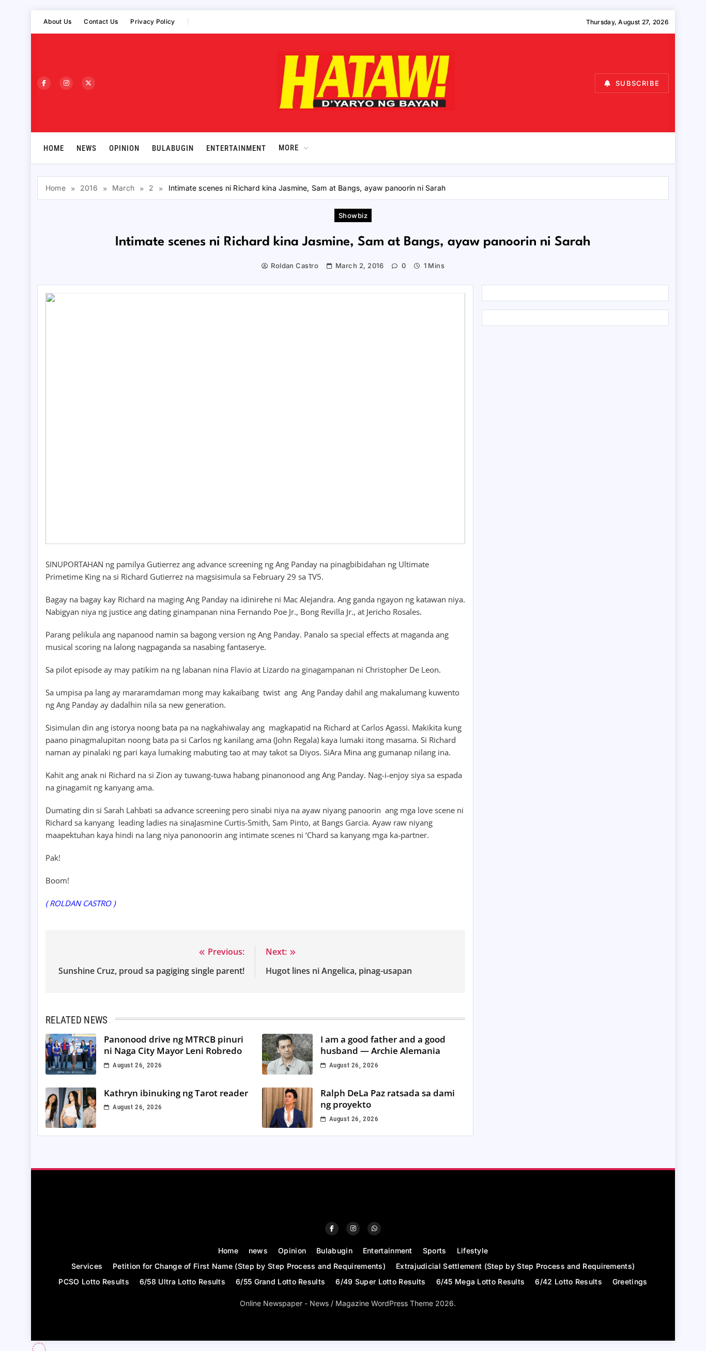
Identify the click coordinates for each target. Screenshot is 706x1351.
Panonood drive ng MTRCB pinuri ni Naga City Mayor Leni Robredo (173, 1045)
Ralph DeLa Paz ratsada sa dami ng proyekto (387, 1099)
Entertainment (236, 148)
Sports (435, 1250)
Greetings (630, 1281)
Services (86, 1266)
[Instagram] (66, 83)
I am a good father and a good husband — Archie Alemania (383, 1045)
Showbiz (353, 215)
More (289, 147)
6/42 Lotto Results (568, 1281)
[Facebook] (44, 83)
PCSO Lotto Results (93, 1281)
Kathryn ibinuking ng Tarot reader (176, 1093)
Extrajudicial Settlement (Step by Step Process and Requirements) (515, 1266)
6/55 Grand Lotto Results (280, 1281)
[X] (88, 83)
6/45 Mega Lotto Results (480, 1281)
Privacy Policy (152, 21)
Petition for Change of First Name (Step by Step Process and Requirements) (249, 1266)
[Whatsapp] (374, 1228)
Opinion (124, 148)
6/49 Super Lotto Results (380, 1281)
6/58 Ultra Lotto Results (182, 1281)
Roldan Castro (294, 265)
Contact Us (101, 21)
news (86, 148)
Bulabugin (173, 148)
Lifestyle (472, 1250)
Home (53, 148)
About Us (57, 21)
